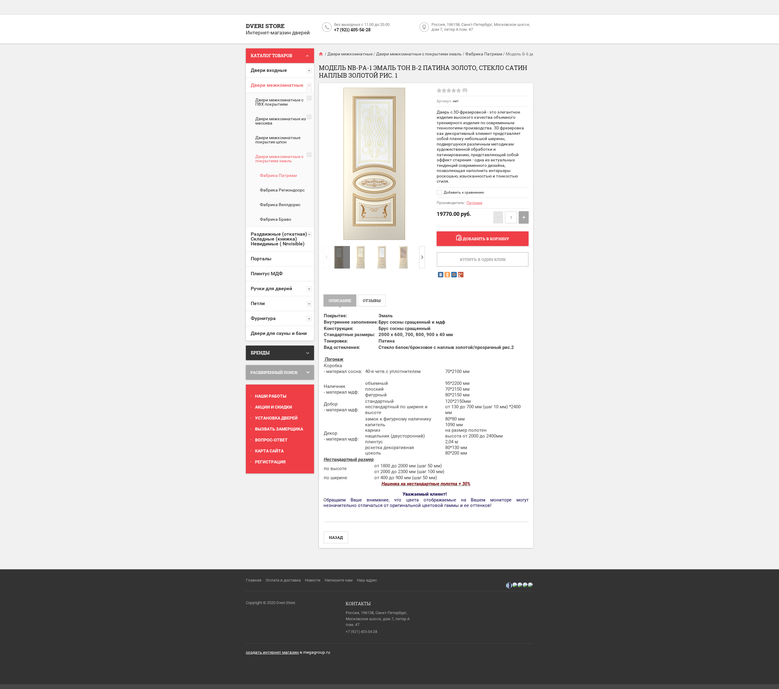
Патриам (474, 203)
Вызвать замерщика (279, 429)
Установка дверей (276, 418)
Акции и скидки (273, 407)
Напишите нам (339, 580)
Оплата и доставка (283, 580)
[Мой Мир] (454, 274)
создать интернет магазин (272, 652)
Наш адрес (367, 580)
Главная (253, 580)
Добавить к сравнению (463, 192)
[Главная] (321, 53)
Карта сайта (269, 450)
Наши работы (270, 396)
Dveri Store (265, 26)
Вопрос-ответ (271, 440)
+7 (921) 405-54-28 (352, 30)
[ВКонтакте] (440, 274)
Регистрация (270, 461)
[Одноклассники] (447, 274)
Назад (336, 537)
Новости (312, 580)
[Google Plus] (460, 274)
